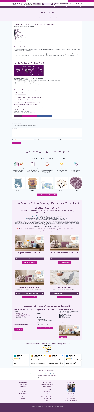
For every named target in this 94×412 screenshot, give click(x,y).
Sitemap (50, 408)
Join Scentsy (63, 337)
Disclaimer (36, 408)
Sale (23, 396)
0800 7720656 (71, 393)
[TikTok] (74, 4)
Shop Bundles (18, 329)
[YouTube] (79, 4)
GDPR (40, 408)
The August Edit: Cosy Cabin (22, 314)
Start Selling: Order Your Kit (47, 384)
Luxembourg (18, 37)
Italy (16, 36)
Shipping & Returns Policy (47, 396)
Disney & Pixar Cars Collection (44, 315)
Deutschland (18, 32)
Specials (23, 398)
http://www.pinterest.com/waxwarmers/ (26, 104)
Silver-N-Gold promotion (21, 316)
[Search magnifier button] (52, 4)
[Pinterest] (81, 4)
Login (47, 400)
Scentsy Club (79, 6)
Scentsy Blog (71, 395)
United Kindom (18, 41)
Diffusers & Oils (23, 386)
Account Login (56, 408)
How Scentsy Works (47, 389)
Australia (17, 29)
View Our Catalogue (47, 386)
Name (14, 139)
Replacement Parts (47, 388)
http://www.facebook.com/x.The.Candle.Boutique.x (29, 97)
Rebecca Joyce (38, 17)
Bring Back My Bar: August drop (23, 315)
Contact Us (70, 396)
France (16, 33)
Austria (16, 30)
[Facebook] (72, 4)
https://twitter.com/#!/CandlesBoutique (26, 100)
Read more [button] (33, 364)
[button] (81, 360)
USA (16, 42)
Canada (17, 31)
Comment (14, 128)
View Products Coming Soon (45, 327)
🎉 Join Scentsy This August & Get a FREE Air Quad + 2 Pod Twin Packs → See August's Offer (47, 0)
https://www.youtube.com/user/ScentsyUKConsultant (30, 107)
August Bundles (18, 326)
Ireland (16, 34)
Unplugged (23, 391)
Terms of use (45, 408)
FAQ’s (47, 393)
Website (62, 139)
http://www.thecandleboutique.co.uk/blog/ (27, 102)
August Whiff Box (19, 313)
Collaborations (23, 388)
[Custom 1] (70, 4)
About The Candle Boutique (71, 400)
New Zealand (18, 39)
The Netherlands (19, 35)
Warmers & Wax (23, 384)
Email (37, 139)
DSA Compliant (63, 408)
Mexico (16, 38)
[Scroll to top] (91, 399)
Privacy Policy (30, 408)
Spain (16, 40)
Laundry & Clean (23, 393)
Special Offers (47, 395)
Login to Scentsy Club (47, 398)
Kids (23, 395)
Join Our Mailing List (71, 398)
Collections (23, 389)
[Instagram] (77, 4)
